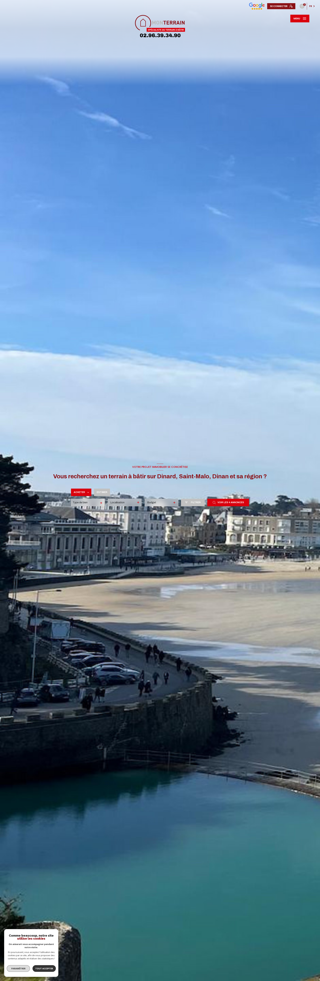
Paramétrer (18, 968)
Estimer (102, 492)
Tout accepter (44, 968)
